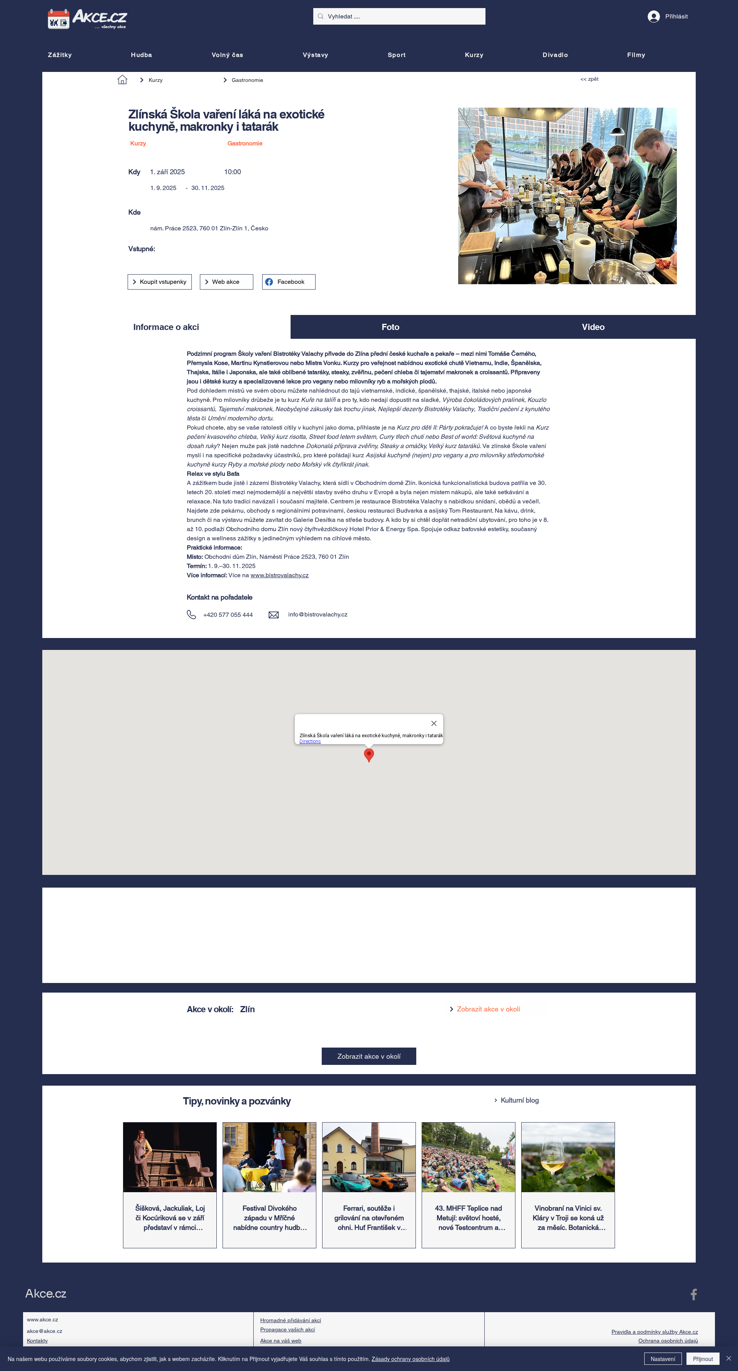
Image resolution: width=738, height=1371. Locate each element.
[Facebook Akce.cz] (693, 1294)
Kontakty (37, 1341)
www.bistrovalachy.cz (280, 575)
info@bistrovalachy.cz (317, 614)
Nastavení (663, 1359)
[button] (251, 212)
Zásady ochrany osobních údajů (411, 1359)
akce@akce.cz (44, 1331)
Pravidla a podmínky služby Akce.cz (655, 1332)
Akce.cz (45, 1293)
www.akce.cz (42, 1319)
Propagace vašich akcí (287, 1329)
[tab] (166, 327)
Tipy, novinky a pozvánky (237, 1101)
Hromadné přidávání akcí (290, 1320)
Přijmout (703, 1359)
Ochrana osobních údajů (668, 1341)
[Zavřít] (728, 1359)
